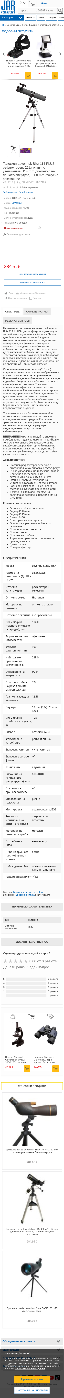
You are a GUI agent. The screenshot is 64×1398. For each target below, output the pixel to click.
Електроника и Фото (17, 25)
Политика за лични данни (30, 1368)
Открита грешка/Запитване (33, 293)
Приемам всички (32, 1379)
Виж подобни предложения (32, 274)
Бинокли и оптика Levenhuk (28, 892)
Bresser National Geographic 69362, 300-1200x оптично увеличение (15, 1060)
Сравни (37, 298)
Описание (12, 311)
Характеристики (37, 311)
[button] (3, 54)
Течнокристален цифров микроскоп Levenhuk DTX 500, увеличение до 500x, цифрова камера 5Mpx (45, 63)
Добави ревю (10, 192)
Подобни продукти (17, 31)
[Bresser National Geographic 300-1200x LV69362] (17, 1046)
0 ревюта (33, 187)
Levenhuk (17, 202)
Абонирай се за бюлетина (32, 282)
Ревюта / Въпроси (17, 320)
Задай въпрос (26, 192)
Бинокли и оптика (25, 894)
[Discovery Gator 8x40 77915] (46, 1046)
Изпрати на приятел (17, 298)
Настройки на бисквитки (32, 1390)
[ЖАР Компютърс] (8, 7)
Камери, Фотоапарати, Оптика (44, 25)
